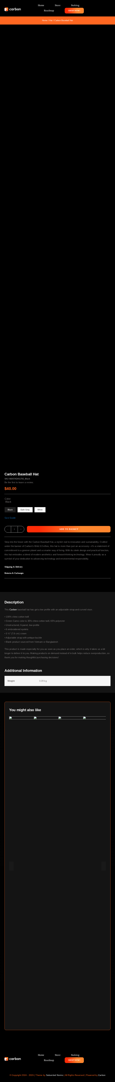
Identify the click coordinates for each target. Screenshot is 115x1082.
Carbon (13, 609)
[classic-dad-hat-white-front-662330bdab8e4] (57, 248)
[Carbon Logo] (12, 8)
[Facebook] (93, 584)
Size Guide (10, 518)
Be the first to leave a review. (19, 482)
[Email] (108, 584)
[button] (57, 567)
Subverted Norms (54, 1075)
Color (7, 499)
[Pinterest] (103, 584)
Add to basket (68, 529)
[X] (98, 584)
